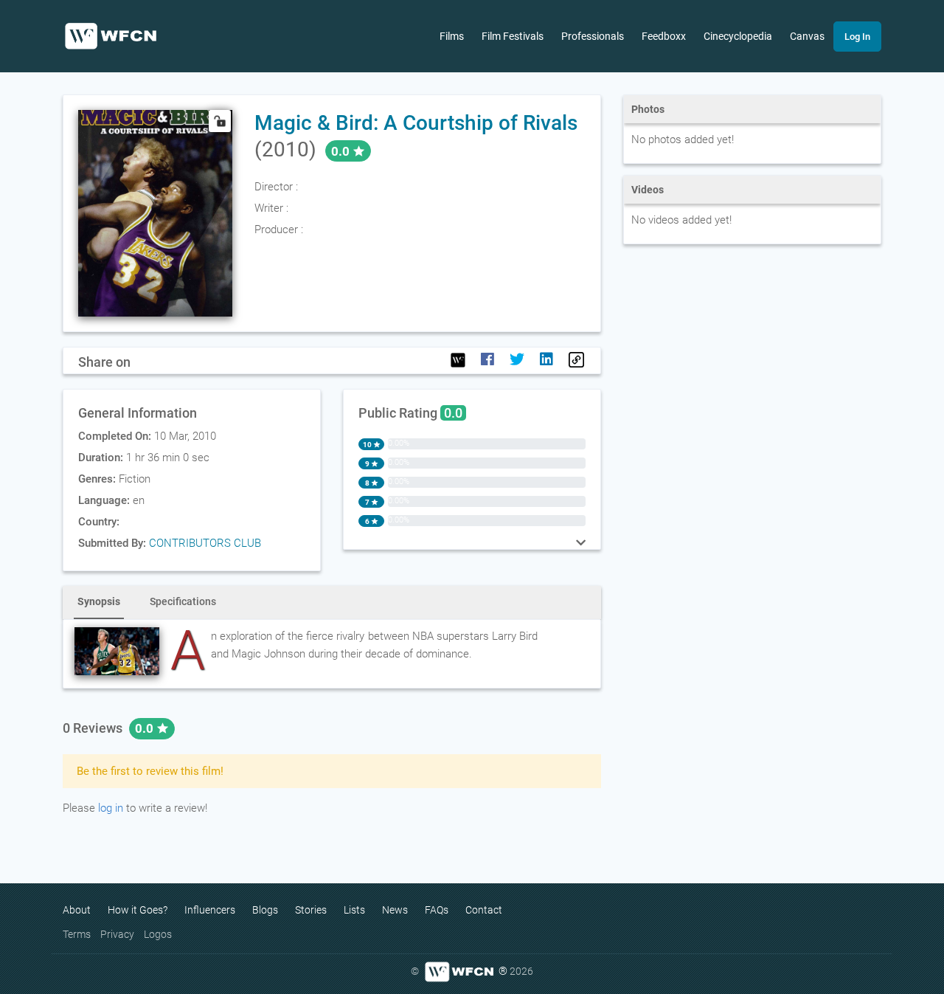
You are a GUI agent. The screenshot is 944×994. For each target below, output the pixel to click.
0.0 (145, 728)
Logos (158, 934)
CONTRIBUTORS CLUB (205, 543)
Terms (77, 934)
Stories (311, 910)
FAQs (436, 910)
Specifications (183, 601)
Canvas (807, 36)
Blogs (265, 910)
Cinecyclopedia (738, 36)
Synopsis (98, 601)
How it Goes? (137, 910)
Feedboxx (664, 36)
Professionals (592, 36)
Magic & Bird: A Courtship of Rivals (415, 123)
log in (110, 808)
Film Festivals (513, 36)
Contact (483, 910)
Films (452, 36)
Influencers (209, 910)
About (77, 910)
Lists (354, 910)
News (395, 910)
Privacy (117, 934)
